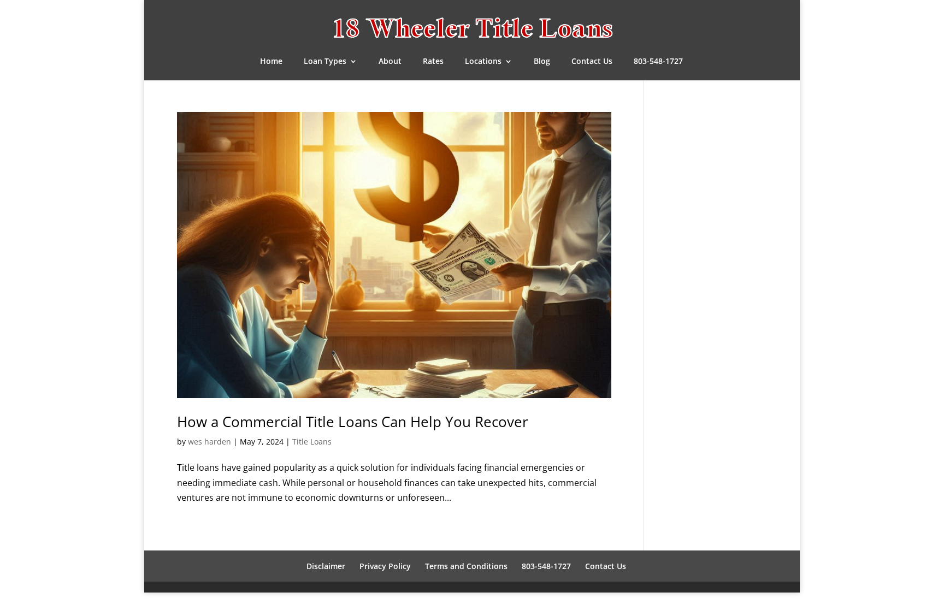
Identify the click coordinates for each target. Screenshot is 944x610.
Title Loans (312, 441)
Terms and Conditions (466, 566)
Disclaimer (325, 566)
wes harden (209, 441)
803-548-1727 (658, 61)
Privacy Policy (385, 566)
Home (271, 61)
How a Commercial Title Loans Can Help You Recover (352, 421)
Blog (542, 61)
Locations (483, 61)
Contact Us (591, 61)
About (390, 61)
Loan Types (325, 61)
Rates (433, 61)
